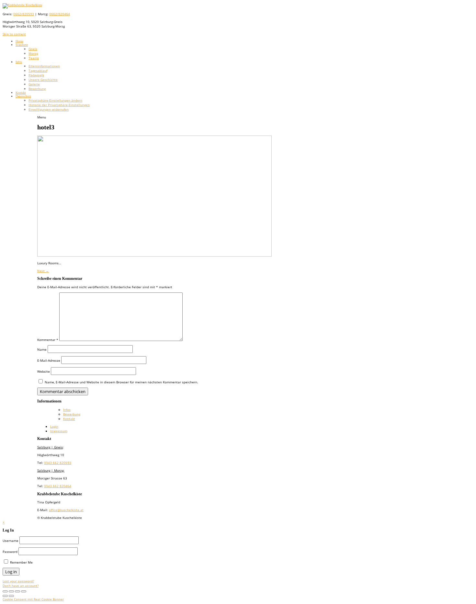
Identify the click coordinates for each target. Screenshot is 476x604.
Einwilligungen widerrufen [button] (48, 109)
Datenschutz (23, 96)
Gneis (32, 49)
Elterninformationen (44, 66)
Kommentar (47, 339)
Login (54, 426)
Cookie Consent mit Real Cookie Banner (33, 599)
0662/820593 (23, 14)
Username (10, 540)
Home (19, 41)
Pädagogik (36, 75)
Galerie (34, 84)
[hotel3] (154, 255)
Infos (19, 62)
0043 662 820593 (57, 462)
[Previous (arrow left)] (5, 596)
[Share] (17, 591)
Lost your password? (18, 581)
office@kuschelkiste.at (66, 510)
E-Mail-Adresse (48, 360)
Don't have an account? (21, 585)
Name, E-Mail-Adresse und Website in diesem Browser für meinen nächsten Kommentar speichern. (121, 382)
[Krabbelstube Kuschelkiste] (22, 5)
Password (10, 551)
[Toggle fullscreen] (5, 591)
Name (42, 349)
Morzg (33, 53)
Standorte (22, 45)
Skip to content (14, 34)
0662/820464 (59, 14)
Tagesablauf (37, 70)
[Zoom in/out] (11, 591)
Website (43, 371)
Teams (33, 58)
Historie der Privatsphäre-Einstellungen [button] (59, 105)
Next (43, 271)
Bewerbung (37, 88)
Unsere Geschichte (43, 79)
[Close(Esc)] (23, 591)
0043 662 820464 (57, 486)
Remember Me (21, 562)
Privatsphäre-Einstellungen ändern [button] (55, 100)
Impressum (58, 431)
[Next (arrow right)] (11, 596)
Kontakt (21, 92)
